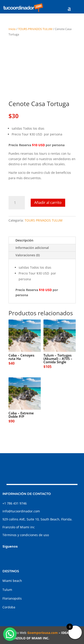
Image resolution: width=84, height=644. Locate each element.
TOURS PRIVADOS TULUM (35, 29)
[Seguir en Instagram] (15, 557)
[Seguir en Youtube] (33, 557)
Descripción (24, 240)
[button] (10, 634)
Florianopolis (12, 598)
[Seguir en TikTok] (24, 557)
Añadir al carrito (48, 202)
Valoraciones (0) (27, 255)
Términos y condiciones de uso (25, 535)
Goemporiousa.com (42, 633)
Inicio (12, 29)
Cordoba (8, 607)
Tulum (7, 589)
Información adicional (32, 248)
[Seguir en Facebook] (6, 557)
